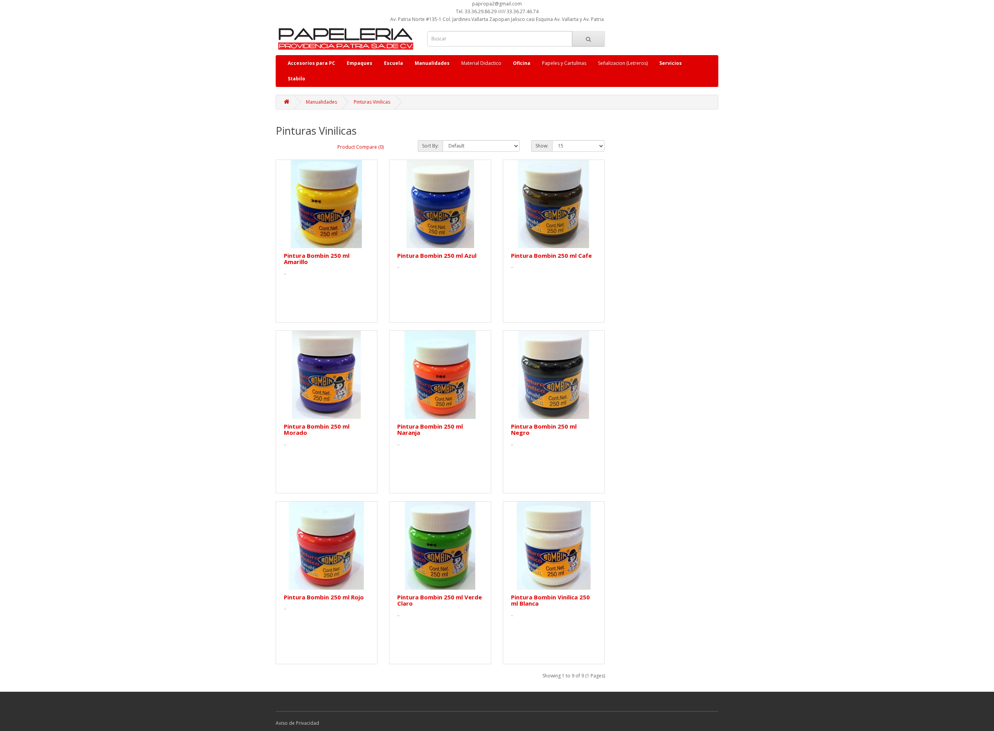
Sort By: (430, 145)
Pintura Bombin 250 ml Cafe (551, 255)
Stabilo (296, 78)
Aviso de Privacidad (297, 723)
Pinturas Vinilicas (372, 102)
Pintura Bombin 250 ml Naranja (430, 429)
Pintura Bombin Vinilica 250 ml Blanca (550, 600)
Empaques (359, 63)
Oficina (521, 63)
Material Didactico (481, 63)
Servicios (670, 63)
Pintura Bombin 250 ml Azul (436, 255)
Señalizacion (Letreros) (623, 63)
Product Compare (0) (360, 147)
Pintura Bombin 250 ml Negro (544, 429)
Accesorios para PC (311, 63)
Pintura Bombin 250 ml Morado (316, 429)
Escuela (393, 63)
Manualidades (432, 63)
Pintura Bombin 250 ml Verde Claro (439, 600)
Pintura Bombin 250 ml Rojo (324, 597)
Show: (541, 145)
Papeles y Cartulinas (564, 63)
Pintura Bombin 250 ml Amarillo (316, 259)
